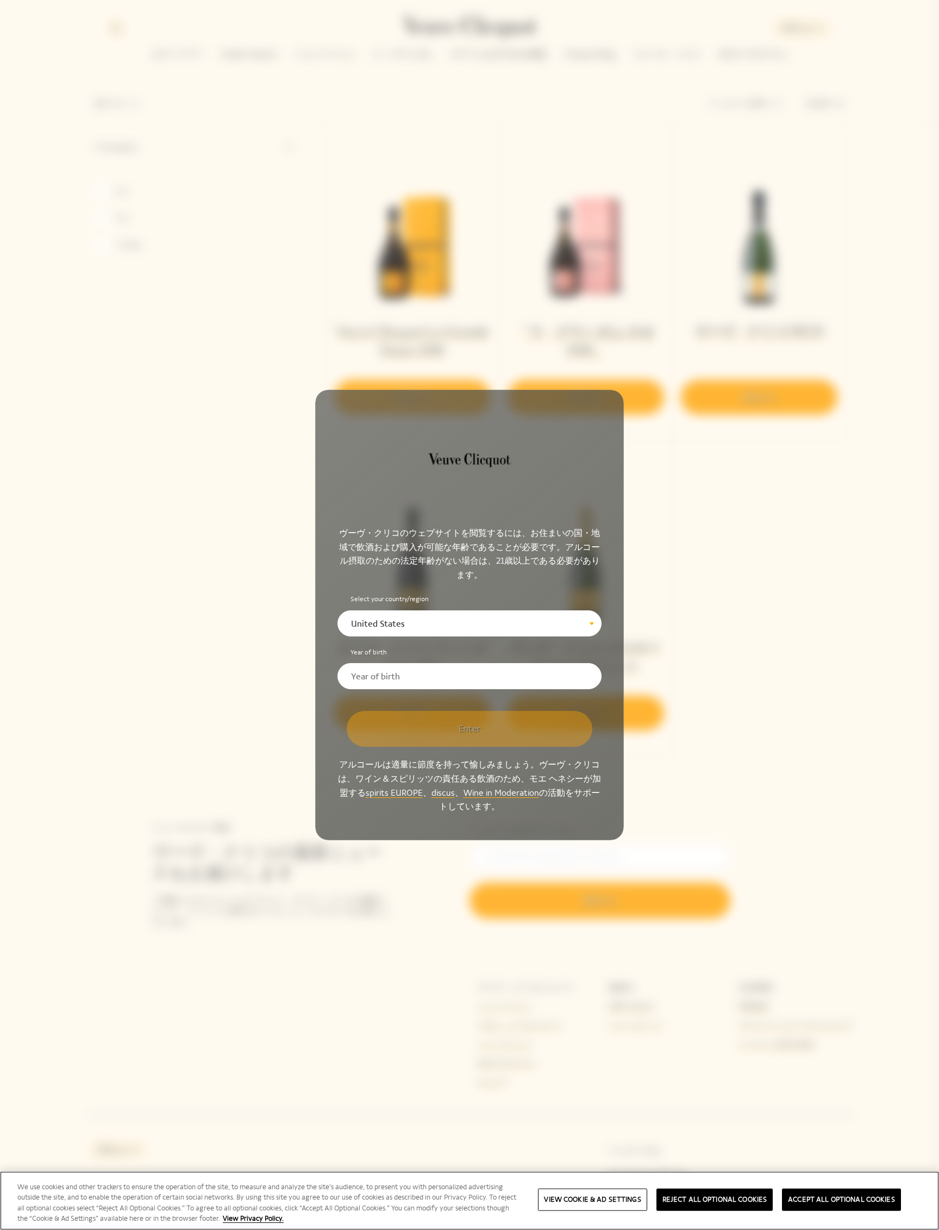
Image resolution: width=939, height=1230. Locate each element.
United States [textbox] (378, 624)
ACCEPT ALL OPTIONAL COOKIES (841, 1199)
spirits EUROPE (394, 793)
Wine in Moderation (501, 793)
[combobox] (469, 623)
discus (443, 793)
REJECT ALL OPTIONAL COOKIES (714, 1199)
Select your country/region (389, 599)
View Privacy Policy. (253, 1218)
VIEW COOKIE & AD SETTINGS (592, 1199)
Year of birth (368, 653)
